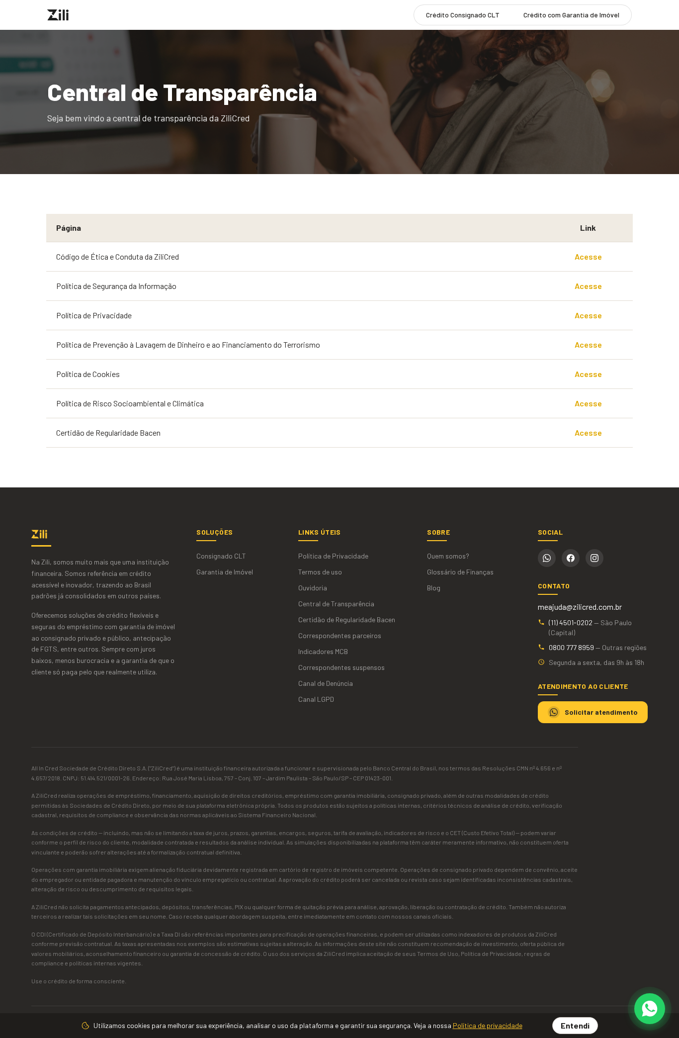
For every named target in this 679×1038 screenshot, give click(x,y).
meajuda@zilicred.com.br (580, 606)
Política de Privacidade (333, 556)
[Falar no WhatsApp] (649, 1008)
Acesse (588, 256)
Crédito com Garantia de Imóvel (571, 14)
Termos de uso (320, 571)
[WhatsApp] (547, 558)
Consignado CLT (221, 556)
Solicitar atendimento (601, 712)
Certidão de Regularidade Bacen (346, 619)
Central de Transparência (336, 603)
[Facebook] (571, 558)
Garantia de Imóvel (224, 571)
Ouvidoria (312, 587)
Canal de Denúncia (325, 683)
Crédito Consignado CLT (463, 14)
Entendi (575, 1025)
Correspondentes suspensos (341, 667)
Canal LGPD (316, 699)
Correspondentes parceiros (339, 635)
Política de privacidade (487, 1025)
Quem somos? (448, 556)
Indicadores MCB (323, 651)
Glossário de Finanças (460, 571)
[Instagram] (594, 558)
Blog (433, 587)
